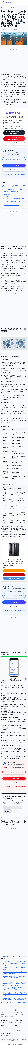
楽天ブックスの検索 (19, 1014)
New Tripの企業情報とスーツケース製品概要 (13, 189)
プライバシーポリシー (20, 1028)
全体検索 (3, 1012)
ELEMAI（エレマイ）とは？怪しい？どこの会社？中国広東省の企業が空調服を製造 (14, 999)
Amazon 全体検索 (10, 8)
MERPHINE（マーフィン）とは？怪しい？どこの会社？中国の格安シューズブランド (15, 973)
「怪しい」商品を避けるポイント (11, 205)
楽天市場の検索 (18, 1012)
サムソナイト (8, 807)
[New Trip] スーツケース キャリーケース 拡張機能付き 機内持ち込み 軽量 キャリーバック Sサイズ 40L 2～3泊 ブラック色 (13, 562)
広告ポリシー (18, 1030)
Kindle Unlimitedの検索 (7, 1016)
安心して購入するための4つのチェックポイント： (14, 201)
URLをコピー (15, 170)
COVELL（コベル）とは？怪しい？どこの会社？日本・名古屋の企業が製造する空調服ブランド (15, 963)
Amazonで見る (14, 570)
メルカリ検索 (18, 1022)
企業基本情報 (7, 194)
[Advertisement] (14, 60)
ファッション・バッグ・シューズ (12, 956)
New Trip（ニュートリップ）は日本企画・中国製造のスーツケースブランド (13, 186)
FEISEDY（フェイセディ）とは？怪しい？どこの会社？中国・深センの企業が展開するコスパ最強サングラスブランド (15, 983)
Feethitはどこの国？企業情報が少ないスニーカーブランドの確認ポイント (14, 989)
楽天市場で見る (14, 574)
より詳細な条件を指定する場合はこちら (15, 174)
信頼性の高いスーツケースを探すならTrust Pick (13, 198)
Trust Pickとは (4, 1036)
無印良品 (7, 811)
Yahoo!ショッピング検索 (7, 1022)
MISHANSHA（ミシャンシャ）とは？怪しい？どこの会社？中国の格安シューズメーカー (15, 977)
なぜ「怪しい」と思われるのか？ (11, 191)
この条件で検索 (15, 166)
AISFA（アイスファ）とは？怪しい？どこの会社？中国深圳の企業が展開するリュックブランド (15, 994)
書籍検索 (3, 1014)
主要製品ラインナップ (9, 196)
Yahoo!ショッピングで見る (14, 578)
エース (17, 807)
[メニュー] (25, 2)
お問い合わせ (4, 1028)
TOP (2, 8)
